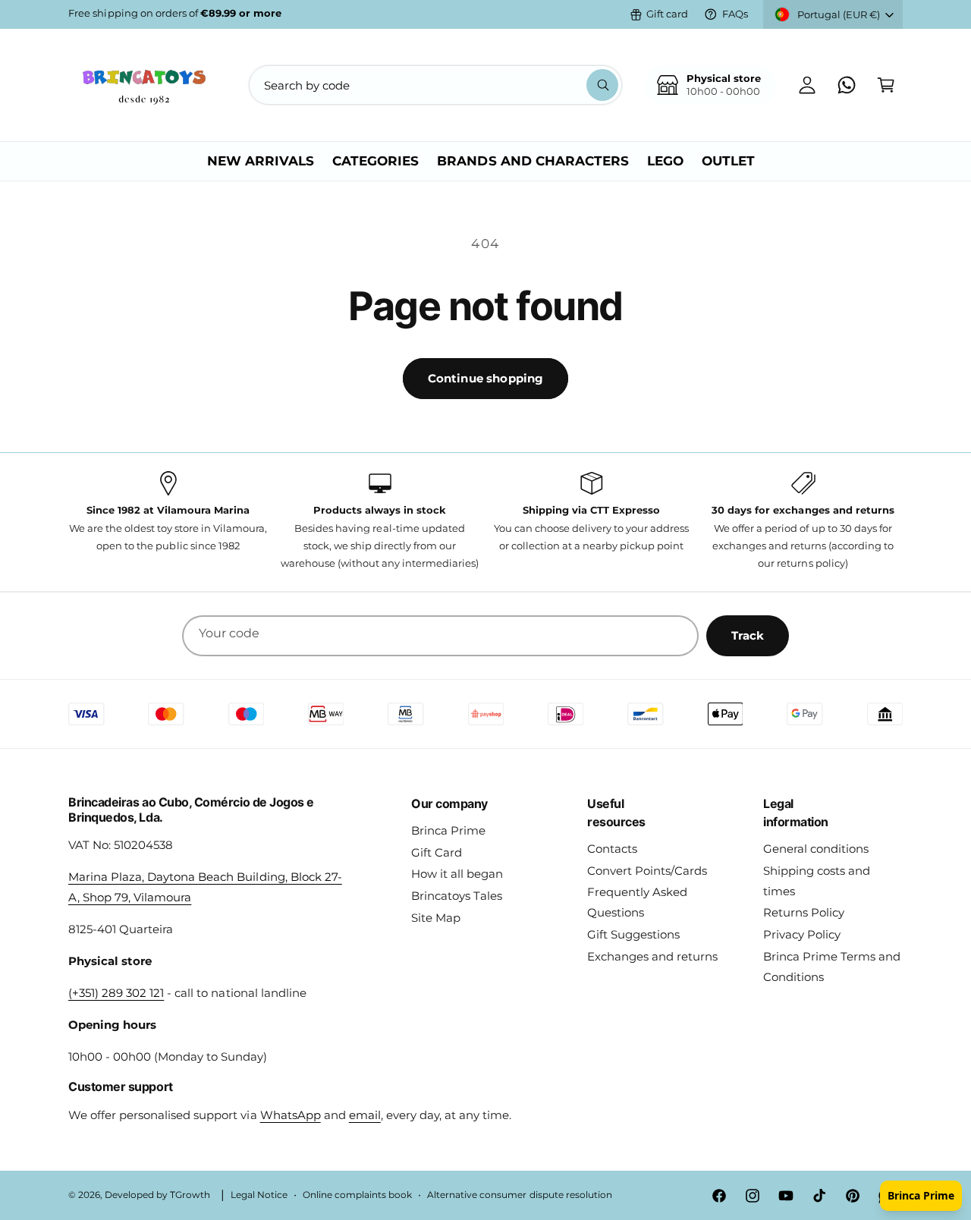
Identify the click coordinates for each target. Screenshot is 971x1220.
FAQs (735, 14)
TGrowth (190, 1195)
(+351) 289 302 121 (116, 993)
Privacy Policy (802, 934)
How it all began (457, 873)
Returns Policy (803, 912)
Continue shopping (486, 378)
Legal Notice (259, 1195)
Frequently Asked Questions (637, 902)
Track (747, 635)
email (365, 1115)
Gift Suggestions (633, 934)
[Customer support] (846, 85)
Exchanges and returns (652, 956)
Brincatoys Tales (456, 895)
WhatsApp (290, 1115)
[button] (886, 85)
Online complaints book (357, 1195)
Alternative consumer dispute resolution (519, 1195)
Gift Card (436, 852)
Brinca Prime (448, 830)
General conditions (816, 848)
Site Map (435, 917)
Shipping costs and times (816, 880)
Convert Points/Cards (647, 870)
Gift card (667, 14)
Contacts (612, 848)
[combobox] (435, 85)
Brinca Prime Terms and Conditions (831, 966)
